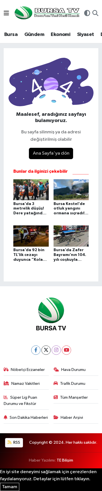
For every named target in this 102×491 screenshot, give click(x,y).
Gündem (34, 34)
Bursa (11, 34)
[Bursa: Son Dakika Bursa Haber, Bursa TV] (46, 13)
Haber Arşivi (72, 417)
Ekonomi (60, 34)
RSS (16, 442)
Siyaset (85, 34)
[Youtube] (66, 350)
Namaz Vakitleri (25, 383)
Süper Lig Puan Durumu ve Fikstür (20, 400)
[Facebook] (36, 350)
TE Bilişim (65, 460)
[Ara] (95, 14)
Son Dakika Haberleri (29, 417)
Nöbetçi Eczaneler (28, 370)
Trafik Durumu (72, 383)
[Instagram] (56, 350)
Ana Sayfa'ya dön (51, 153)
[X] (46, 350)
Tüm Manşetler (74, 397)
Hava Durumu (73, 370)
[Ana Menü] (6, 13)
